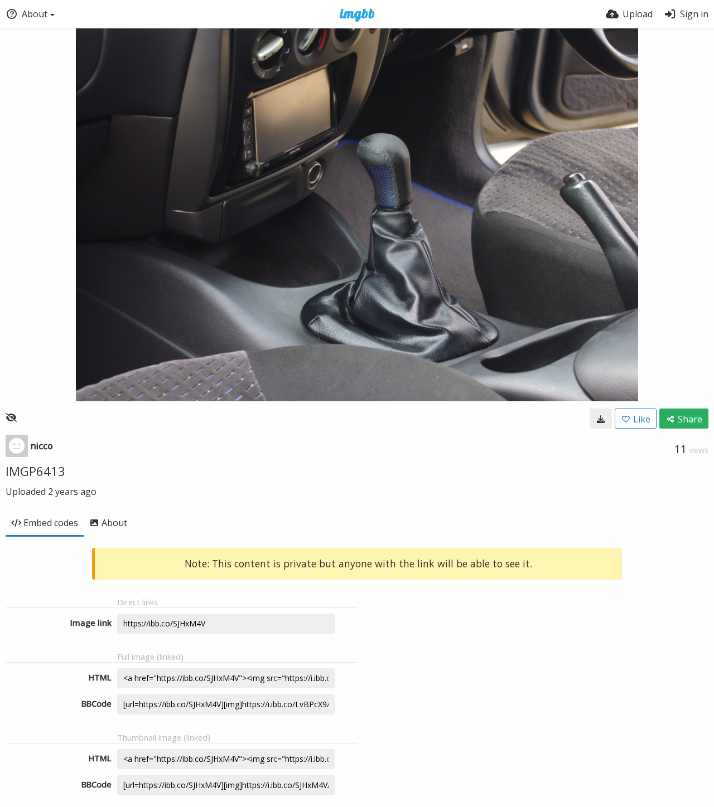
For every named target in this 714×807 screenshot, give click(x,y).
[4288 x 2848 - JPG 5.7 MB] (601, 419)
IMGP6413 (35, 471)
